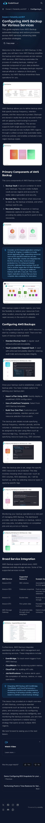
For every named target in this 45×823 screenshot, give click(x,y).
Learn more (9, 752)
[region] (22, 596)
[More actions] (18, 43)
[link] (22, 747)
